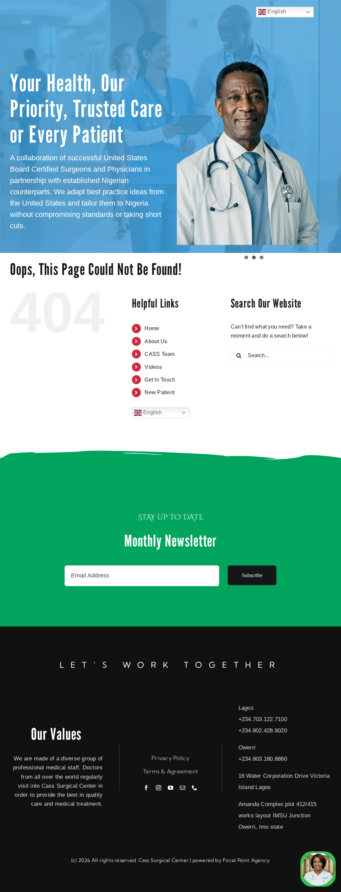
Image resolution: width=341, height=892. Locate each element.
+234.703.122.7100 (262, 719)
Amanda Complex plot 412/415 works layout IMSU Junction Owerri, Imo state (277, 815)
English (152, 412)
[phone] (194, 787)
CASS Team (159, 354)
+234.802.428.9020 (262, 730)
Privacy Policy (170, 757)
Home (152, 328)
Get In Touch (160, 380)
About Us (156, 341)
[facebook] (146, 787)
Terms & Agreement (170, 771)
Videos (153, 367)
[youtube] (170, 787)
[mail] (182, 787)
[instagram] (158, 787)
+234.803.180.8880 (262, 759)
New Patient (159, 392)
